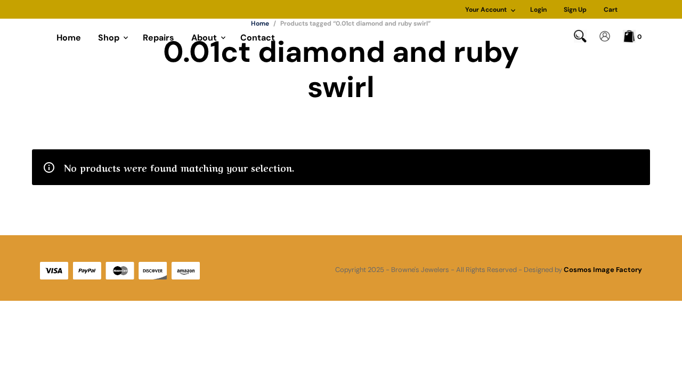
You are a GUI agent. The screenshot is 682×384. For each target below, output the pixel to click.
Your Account (486, 9)
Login (538, 9)
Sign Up (575, 9)
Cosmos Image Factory (603, 269)
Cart (611, 9)
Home (68, 37)
